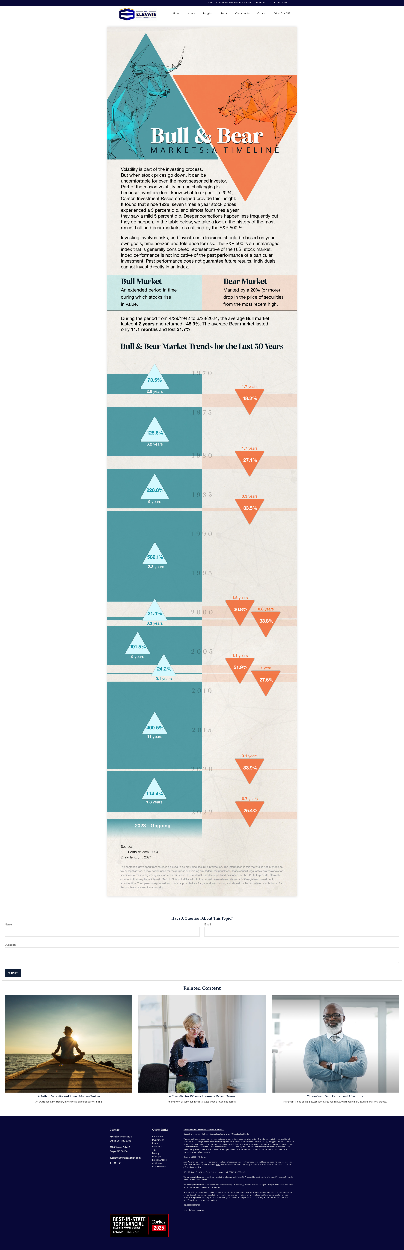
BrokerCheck (242, 1134)
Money (155, 1153)
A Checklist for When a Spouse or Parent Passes (202, 1096)
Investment (158, 1139)
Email (207, 924)
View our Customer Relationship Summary (229, 2)
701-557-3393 (280, 2)
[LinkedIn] (120, 1163)
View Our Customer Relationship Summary (204, 1129)
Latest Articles (159, 1159)
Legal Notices (189, 1210)
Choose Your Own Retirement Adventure (335, 1096)
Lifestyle (156, 1156)
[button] (191, 13)
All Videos (157, 1163)
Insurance (157, 1146)
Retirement (157, 1136)
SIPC (218, 1164)
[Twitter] (115, 1163)
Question (10, 945)
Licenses (260, 2)
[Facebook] (110, 1163)
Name (8, 924)
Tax (154, 1149)
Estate (155, 1143)
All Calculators (159, 1166)
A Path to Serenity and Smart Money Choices (69, 1096)
